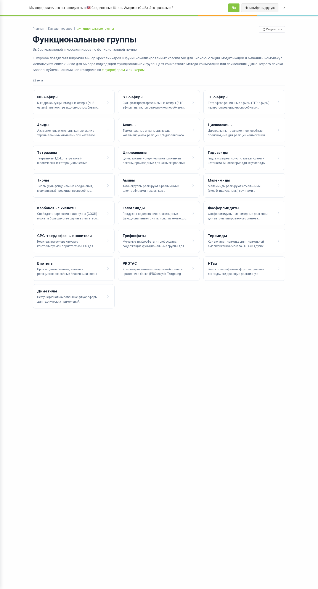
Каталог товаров (60, 28)
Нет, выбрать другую (260, 8)
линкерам (136, 70)
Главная (38, 28)
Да (234, 8)
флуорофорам (113, 70)
